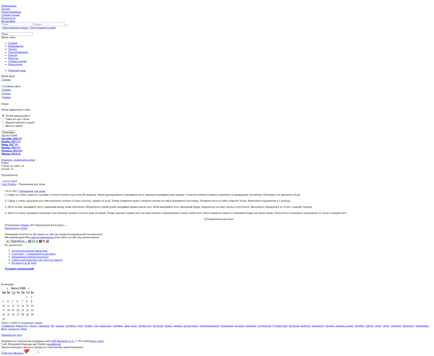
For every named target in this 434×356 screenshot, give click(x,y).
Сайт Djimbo (8, 184)
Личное (5, 8)
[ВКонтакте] (30, 241)
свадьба (329, 325)
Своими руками (10, 15)
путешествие (279, 325)
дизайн (88, 325)
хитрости (13, 328)
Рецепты (13, 58)
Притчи (12, 55)
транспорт (408, 325)
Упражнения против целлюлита (30, 256)
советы (369, 325)
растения (294, 325)
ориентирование (209, 325)
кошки (168, 325)
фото (4, 328)
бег (52, 325)
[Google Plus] (47, 241)
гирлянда (70, 325)
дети (80, 325)
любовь (177, 325)
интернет (158, 325)
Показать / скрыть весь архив (18, 159)
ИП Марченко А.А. (63, 341)
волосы (60, 325)
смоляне (359, 325)
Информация (8, 5)
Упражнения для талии (32, 191)
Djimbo (25, 225)
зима (127, 325)
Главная (12, 43)
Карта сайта (97, 341)
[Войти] (66, 25)
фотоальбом (8, 21)
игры (134, 325)
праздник (250, 325)
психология (264, 325)
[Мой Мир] (40, 241)
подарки (239, 325)
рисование (318, 325)
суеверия (395, 325)
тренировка (422, 325)
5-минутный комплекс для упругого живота (37, 259)
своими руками (344, 325)
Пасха (33, 325)
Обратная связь (17, 70)
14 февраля (7, 325)
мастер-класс (190, 325)
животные (105, 325)
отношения (226, 325)
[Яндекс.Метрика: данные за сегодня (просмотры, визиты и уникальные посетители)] (12, 353)
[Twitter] (33, 241)
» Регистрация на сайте (42, 27)
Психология (8, 18)
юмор (23, 328)
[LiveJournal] (44, 241)
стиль (386, 325)
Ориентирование (11, 11)
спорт (378, 325)
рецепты (305, 325)
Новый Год (21, 325)
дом (96, 325)
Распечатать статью (16, 228)
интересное (144, 325)
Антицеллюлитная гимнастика (29, 250)
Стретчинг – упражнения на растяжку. (34, 253)
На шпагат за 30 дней (24, 263)
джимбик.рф (53, 344)
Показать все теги (11, 335)
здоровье (118, 325)
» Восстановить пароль (14, 27)
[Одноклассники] (37, 241)
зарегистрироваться (42, 237)
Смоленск (44, 325)
